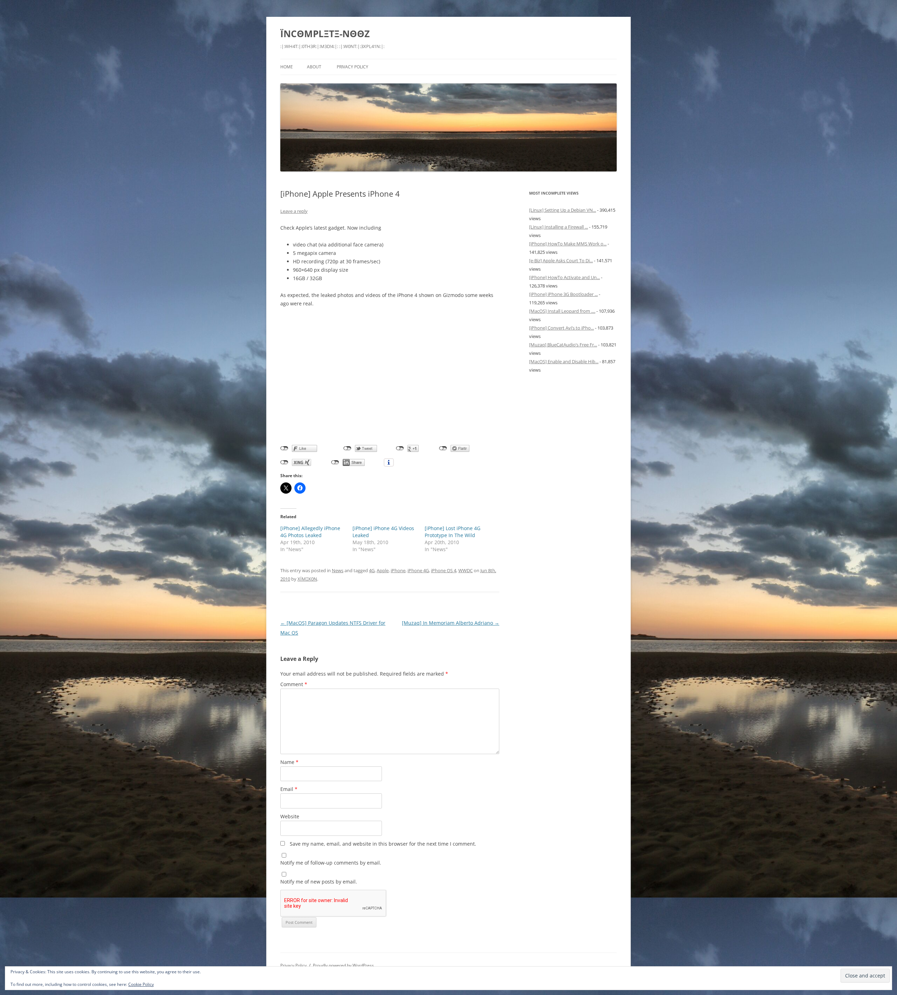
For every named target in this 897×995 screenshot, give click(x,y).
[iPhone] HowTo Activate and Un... (564, 277)
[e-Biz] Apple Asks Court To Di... (561, 260)
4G (372, 570)
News (337, 570)
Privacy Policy (352, 67)
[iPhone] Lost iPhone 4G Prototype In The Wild (452, 532)
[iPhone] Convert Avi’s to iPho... (561, 328)
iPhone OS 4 (443, 570)
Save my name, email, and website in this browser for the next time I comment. (383, 843)
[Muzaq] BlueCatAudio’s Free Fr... (563, 344)
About (314, 67)
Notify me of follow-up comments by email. (330, 862)
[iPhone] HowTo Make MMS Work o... (568, 244)
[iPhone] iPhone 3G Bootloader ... (563, 294)
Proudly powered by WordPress (343, 965)
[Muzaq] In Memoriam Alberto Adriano (450, 623)
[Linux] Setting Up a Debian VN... (562, 210)
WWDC (465, 570)
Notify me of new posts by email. (318, 881)
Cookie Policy (141, 984)
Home (286, 67)
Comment (293, 684)
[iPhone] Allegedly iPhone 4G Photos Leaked (310, 532)
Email (288, 789)
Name (289, 762)
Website (289, 816)
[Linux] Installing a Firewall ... (558, 227)
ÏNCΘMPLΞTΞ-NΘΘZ (325, 33)
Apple (383, 570)
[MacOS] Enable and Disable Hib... (563, 361)
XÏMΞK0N (307, 579)
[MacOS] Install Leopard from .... (562, 311)
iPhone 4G (418, 570)
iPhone (398, 570)
